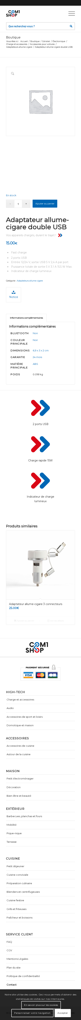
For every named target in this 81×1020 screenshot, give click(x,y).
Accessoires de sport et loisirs (25, 716)
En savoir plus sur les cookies (41, 1005)
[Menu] (70, 13)
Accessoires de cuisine (20, 745)
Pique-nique (14, 833)
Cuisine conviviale (17, 874)
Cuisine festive (15, 900)
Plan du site (14, 967)
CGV (9, 950)
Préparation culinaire (19, 883)
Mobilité (12, 824)
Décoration (14, 787)
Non (35, 333)
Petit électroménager (20, 778)
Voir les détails (56, 620)
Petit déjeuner (15, 866)
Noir (35, 340)
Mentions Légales (17, 958)
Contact (12, 984)
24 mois (37, 357)
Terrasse (12, 841)
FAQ (9, 941)
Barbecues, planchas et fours (24, 816)
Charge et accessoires (20, 699)
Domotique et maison (20, 725)
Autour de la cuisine (19, 754)
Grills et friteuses (16, 909)
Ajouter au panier (44, 203)
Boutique (13, 37)
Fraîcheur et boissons (19, 917)
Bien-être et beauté (19, 795)
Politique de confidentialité (23, 976)
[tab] (26, 318)
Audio (10, 708)
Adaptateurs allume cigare (30, 280)
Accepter (62, 1012)
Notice (13, 297)
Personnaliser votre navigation (32, 1012)
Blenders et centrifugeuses (23, 891)
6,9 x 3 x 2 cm (41, 350)
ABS (35, 363)
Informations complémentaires (26, 318)
